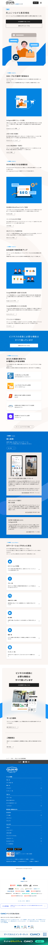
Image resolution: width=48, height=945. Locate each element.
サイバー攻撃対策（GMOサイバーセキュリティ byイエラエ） (17, 921)
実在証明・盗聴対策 (4, 921)
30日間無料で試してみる (24, 21)
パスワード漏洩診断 (23, 919)
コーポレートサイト (21, 901)
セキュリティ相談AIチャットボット (41, 919)
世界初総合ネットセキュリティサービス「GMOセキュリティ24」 (10, 919)
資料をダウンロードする (24, 26)
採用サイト (28, 901)
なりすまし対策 (42, 921)
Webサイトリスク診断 (31, 919)
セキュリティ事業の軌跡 (4, 922)
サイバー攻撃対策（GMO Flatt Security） (33, 921)
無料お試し (36, 2)
